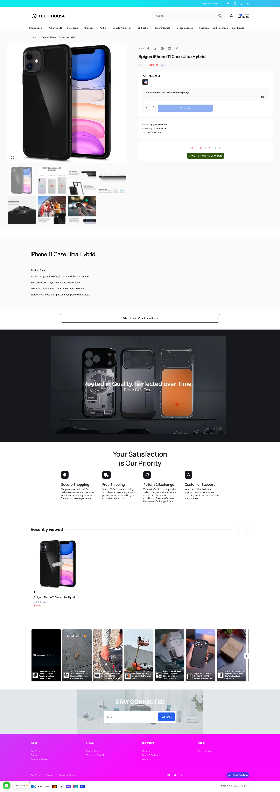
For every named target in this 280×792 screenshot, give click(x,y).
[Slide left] (239, 529)
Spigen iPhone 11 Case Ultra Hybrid (55, 597)
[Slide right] (246, 529)
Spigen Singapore (158, 124)
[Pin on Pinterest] (162, 48)
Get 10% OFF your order (207, 155)
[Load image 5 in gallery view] (22, 210)
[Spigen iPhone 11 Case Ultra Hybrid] (58, 583)
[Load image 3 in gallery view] (82, 180)
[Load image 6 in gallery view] (52, 210)
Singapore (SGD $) (210, 3)
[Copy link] (177, 48)
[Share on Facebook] (148, 48)
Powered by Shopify (242, 786)
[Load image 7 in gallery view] (82, 210)
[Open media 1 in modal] (67, 103)
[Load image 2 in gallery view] (52, 180)
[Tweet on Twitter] (155, 48)
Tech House (231, 786)
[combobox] (188, 16)
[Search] (220, 16)
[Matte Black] (145, 82)
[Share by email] (170, 48)
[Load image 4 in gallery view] (112, 180)
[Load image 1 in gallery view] (22, 180)
